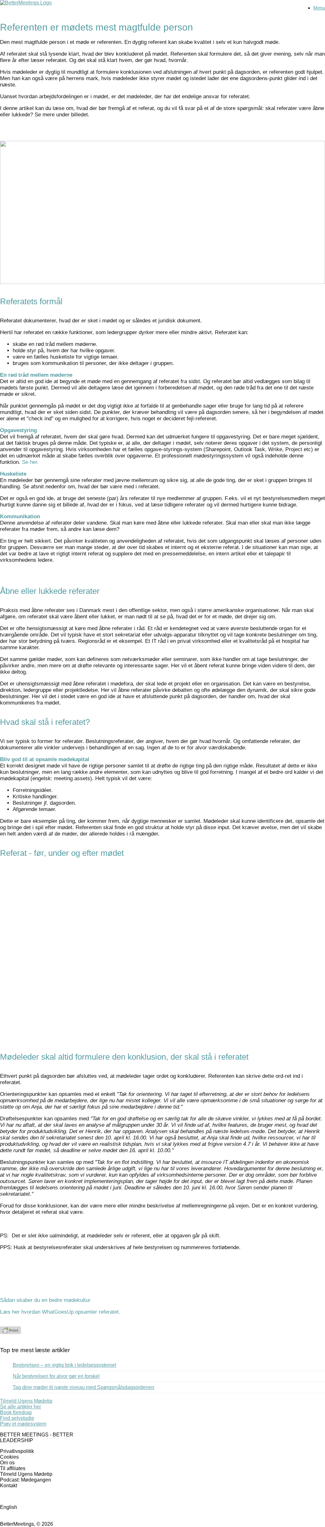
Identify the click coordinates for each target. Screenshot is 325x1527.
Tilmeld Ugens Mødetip (26, 1474)
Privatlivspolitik (17, 1451)
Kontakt (8, 1485)
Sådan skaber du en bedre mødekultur (45, 1300)
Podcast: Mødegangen (25, 1479)
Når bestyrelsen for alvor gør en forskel (56, 1376)
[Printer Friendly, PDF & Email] (10, 1332)
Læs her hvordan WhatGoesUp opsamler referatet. (60, 1312)
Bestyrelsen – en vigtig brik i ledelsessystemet (64, 1365)
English (8, 1507)
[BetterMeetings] (26, 2)
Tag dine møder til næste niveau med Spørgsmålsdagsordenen (83, 1387)
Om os (7, 1462)
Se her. (30, 462)
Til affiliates (12, 1468)
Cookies (9, 1457)
